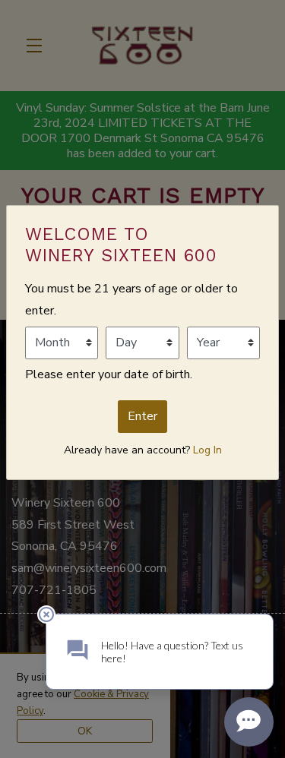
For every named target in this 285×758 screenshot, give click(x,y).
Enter (142, 416)
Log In (207, 450)
